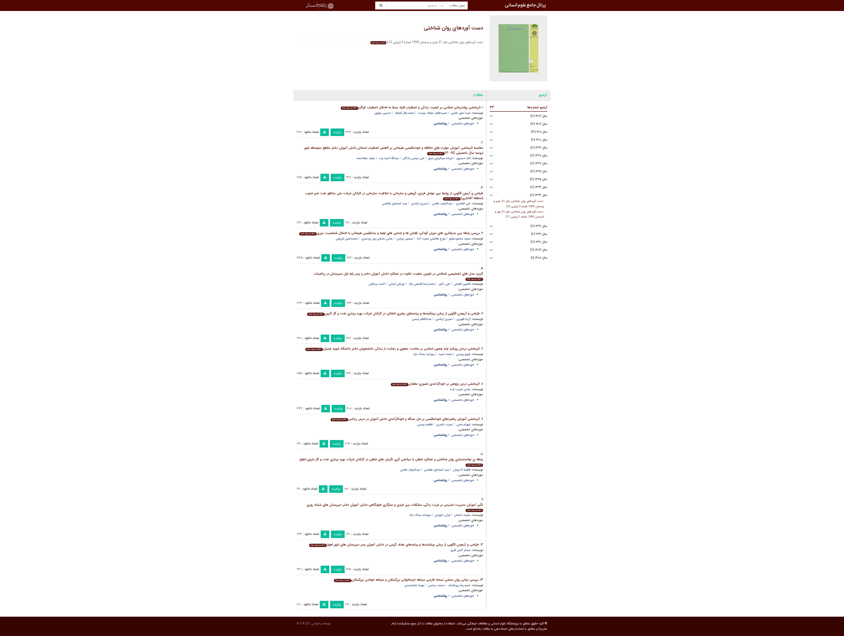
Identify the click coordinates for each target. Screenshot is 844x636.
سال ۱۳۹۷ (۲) (538, 163)
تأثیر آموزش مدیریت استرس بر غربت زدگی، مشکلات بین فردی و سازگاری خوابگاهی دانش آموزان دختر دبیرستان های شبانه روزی (395, 507)
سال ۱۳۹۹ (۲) (538, 147)
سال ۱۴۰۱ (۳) (539, 132)
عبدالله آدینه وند (389, 158)
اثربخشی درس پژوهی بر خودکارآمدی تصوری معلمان (435, 383)
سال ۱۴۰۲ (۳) (538, 124)
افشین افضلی (462, 283)
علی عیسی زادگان (413, 158)
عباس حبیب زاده (460, 389)
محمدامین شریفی (347, 238)
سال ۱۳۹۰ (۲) (539, 242)
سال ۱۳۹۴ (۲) (538, 187)
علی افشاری (463, 203)
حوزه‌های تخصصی (462, 123)
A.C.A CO (303, 623)
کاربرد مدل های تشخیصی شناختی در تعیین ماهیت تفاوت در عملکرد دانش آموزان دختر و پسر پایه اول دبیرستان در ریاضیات (398, 276)
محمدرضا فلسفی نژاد (422, 283)
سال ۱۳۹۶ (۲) (538, 171)
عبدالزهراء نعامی (442, 203)
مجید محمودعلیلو (460, 238)
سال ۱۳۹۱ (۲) (539, 234)
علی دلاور (444, 283)
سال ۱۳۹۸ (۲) (538, 155)
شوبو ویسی (463, 354)
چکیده (337, 132)
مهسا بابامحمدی (414, 585)
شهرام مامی (464, 424)
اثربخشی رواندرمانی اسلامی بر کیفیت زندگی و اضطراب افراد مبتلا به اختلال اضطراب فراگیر (411, 107)
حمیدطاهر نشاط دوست (432, 113)
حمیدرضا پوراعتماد (459, 585)
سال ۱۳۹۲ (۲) (538, 226)
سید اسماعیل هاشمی (394, 203)
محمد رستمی (436, 585)
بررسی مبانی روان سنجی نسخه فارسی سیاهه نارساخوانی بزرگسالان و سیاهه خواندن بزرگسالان (406, 579)
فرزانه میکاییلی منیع (440, 158)
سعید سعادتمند (366, 158)
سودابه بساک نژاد (424, 354)
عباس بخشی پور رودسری (377, 238)
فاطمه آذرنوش (462, 469)
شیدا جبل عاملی (461, 113)
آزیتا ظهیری (464, 319)
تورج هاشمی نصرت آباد (431, 238)
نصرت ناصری (444, 424)
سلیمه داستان (462, 515)
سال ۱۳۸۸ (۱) (539, 257)
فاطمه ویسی (425, 424)
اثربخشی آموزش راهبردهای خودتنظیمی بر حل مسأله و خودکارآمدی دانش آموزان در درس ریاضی (405, 419)
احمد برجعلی (377, 283)
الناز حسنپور (463, 158)
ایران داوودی (442, 515)
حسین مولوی (382, 113)
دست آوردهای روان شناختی (453, 28)
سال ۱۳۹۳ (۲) (538, 195)
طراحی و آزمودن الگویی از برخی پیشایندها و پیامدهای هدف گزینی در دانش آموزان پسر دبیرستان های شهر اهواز (394, 544)
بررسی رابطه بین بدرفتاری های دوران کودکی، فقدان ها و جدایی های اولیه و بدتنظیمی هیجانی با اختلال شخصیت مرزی (390, 233)
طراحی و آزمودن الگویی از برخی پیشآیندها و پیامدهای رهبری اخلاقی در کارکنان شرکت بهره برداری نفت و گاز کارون (394, 313)
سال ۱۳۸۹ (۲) (538, 250)
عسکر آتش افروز (460, 550)
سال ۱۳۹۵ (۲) (538, 179)
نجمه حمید (445, 354)
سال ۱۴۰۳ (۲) (538, 116)
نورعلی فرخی (397, 283)
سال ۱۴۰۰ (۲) (539, 140)
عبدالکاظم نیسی (422, 319)
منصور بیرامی (405, 238)
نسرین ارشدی (419, 203)
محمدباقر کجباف (404, 113)
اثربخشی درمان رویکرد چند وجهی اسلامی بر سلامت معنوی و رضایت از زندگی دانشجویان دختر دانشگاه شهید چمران (393, 348)
